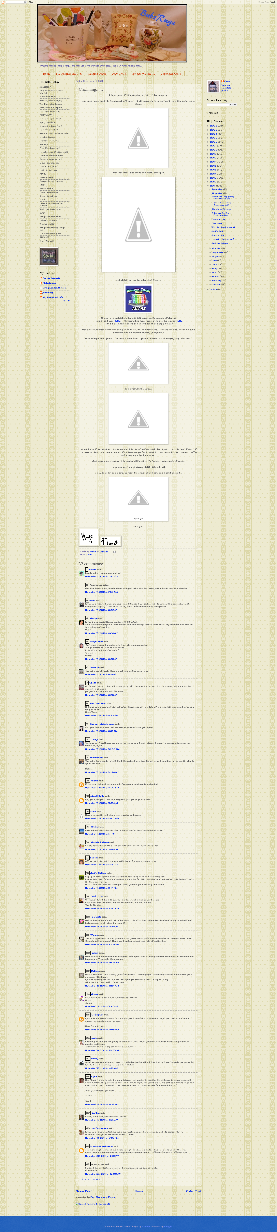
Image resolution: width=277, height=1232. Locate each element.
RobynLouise (96, 641)
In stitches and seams (101, 1146)
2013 (213, 178)
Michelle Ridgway (100, 842)
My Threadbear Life (53, 297)
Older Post (193, 1191)
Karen (93, 811)
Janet (92, 600)
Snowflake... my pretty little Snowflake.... (223, 197)
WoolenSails (96, 757)
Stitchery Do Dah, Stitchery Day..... (221, 214)
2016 (213, 166)
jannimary (48, 292)
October (216, 248)
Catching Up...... (219, 219)
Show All (66, 301)
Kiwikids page (49, 283)
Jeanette (94, 667)
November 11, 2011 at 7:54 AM (101, 576)
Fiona (227, 81)
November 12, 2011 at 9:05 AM (102, 962)
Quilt (89, 554)
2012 (213, 182)
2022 (214, 142)
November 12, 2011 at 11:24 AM (102, 986)
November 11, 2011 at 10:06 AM (102, 749)
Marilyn (94, 618)
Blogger (168, 1226)
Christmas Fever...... (221, 209)
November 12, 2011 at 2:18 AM (101, 926)
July (214, 260)
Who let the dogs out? (223, 227)
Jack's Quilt (218, 231)
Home (46, 73)
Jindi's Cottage (98, 873)
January (216, 284)
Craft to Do (97, 896)
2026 (214, 126)
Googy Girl (97, 1015)
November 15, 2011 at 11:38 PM (102, 1104)
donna (94, 994)
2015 (213, 170)
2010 (213, 289)
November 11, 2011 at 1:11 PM (100, 834)
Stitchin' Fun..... (219, 235)
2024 (214, 134)
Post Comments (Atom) (102, 1197)
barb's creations (100, 1128)
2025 (214, 130)
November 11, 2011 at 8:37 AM (101, 731)
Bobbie (95, 971)
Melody (94, 858)
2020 (214, 150)
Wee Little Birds (98, 703)
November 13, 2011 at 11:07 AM (102, 1050)
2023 (214, 138)
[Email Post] (115, 551)
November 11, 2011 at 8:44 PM (101, 888)
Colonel (146, 1226)
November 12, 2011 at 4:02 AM (102, 944)
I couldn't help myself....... (224, 239)
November (217, 193)
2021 (213, 146)
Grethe (95, 1113)
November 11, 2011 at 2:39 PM (101, 849)
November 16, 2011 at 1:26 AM (101, 1120)
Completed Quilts (171, 73)
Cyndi (94, 1076)
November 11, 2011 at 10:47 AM (102, 788)
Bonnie (94, 780)
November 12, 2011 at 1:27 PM (101, 1006)
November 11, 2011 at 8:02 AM (101, 610)
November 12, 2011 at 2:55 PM (102, 1029)
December (217, 189)
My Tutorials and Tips (69, 73)
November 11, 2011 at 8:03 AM (101, 633)
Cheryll (94, 739)
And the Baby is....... (221, 243)
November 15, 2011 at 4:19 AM (101, 1068)
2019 (213, 154)
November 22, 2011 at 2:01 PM (102, 1156)
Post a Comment (91, 1179)
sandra (94, 827)
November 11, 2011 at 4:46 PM (101, 864)
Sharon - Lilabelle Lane (102, 724)
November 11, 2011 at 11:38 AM (101, 803)
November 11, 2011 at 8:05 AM (101, 659)
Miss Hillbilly (97, 796)
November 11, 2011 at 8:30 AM (101, 715)
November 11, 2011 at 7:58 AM (101, 592)
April (215, 272)
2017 (213, 162)
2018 (213, 158)
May (215, 268)
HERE (117, 321)
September (218, 252)
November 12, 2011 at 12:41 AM (102, 908)
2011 (213, 186)
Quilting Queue (97, 73)
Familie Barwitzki (51, 278)
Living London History (54, 288)
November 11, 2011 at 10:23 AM (102, 772)
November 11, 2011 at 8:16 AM (101, 674)
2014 (213, 174)
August (216, 256)
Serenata (96, 917)
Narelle (92, 569)
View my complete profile (226, 88)
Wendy (94, 935)
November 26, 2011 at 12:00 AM (103, 1174)
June (215, 264)
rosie (94, 1038)
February (217, 280)
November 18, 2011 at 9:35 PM (102, 1138)
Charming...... (218, 223)
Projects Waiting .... (143, 73)
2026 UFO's (119, 73)
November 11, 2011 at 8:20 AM (101, 695)
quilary (94, 953)
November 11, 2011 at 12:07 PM (102, 818)
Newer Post (84, 1191)
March (216, 276)
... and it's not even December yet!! (221, 204)
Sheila (92, 683)
